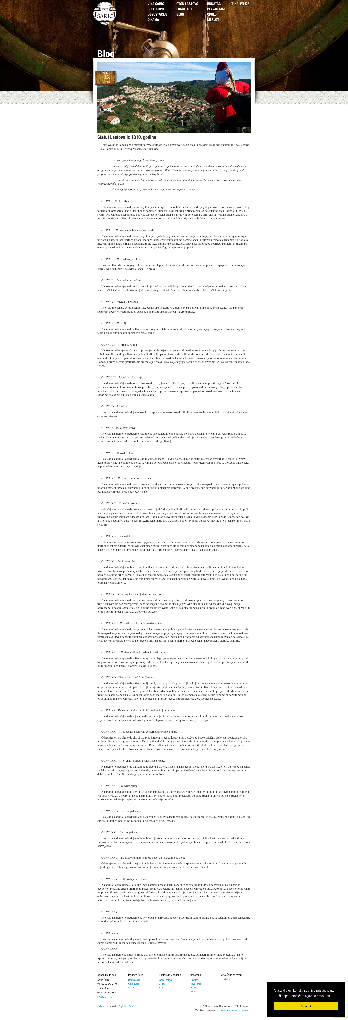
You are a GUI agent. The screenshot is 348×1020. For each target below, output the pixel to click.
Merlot (213, 20)
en (242, 4)
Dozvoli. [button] (306, 1006)
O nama (153, 20)
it (231, 4)
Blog (180, 15)
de (247, 4)
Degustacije (157, 15)
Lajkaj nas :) (228, 979)
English (122, 1006)
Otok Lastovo (187, 4)
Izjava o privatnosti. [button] (318, 996)
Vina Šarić (156, 4)
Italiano (100, 1006)
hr (237, 4)
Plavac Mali (216, 9)
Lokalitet (184, 9)
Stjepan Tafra (224, 1010)
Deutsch (133, 1006)
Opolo (212, 15)
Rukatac (214, 4)
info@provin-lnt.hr (106, 997)
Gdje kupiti (157, 9)
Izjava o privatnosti (241, 1010)
